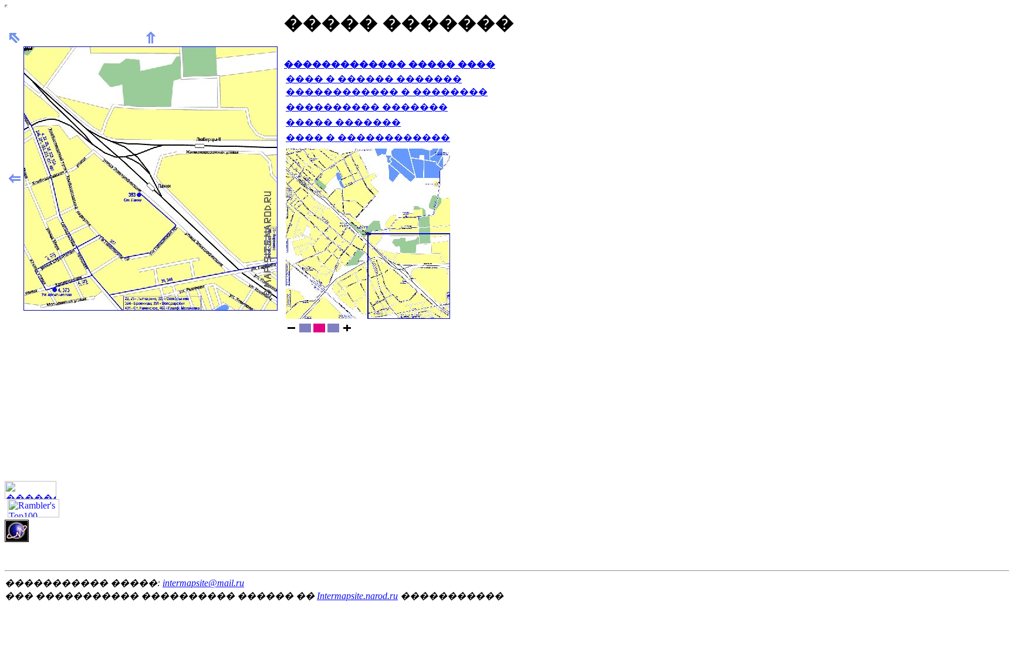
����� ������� (343, 122)
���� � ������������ (368, 138)
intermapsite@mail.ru (203, 583)
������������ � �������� (387, 92)
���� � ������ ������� (374, 79)
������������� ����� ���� (389, 64)
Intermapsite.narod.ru (357, 596)
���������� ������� (367, 107)
